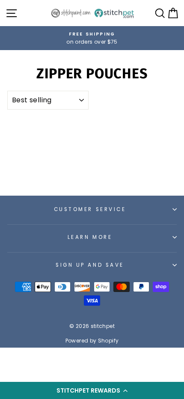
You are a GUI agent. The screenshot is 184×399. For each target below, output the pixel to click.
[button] (92, 390)
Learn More (90, 237)
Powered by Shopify (92, 340)
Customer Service (90, 209)
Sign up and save (90, 265)
